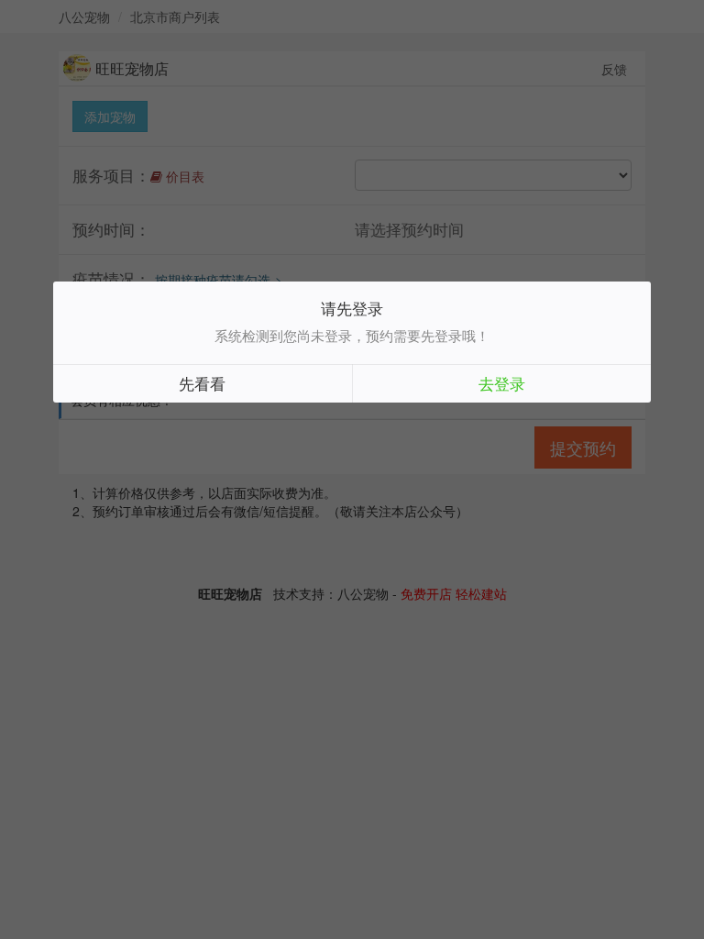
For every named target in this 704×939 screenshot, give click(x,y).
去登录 (501, 382)
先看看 (202, 382)
